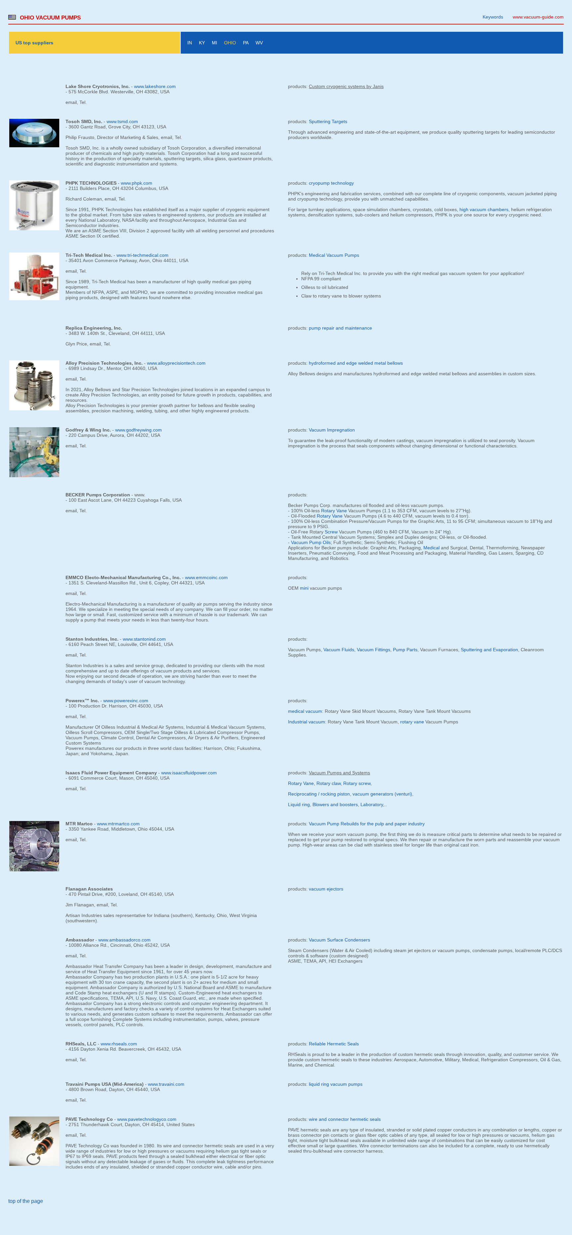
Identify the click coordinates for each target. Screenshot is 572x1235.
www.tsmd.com (122, 121)
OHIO (230, 42)
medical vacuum (305, 711)
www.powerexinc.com (125, 700)
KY (202, 42)
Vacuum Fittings (373, 649)
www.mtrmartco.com (118, 823)
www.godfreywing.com (138, 430)
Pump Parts (405, 649)
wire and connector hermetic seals (345, 1119)
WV (259, 42)
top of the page (25, 1201)
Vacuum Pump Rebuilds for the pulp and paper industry (367, 823)
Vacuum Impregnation (332, 430)
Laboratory (371, 804)
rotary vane (412, 721)
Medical (431, 547)
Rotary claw (328, 783)
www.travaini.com (166, 1084)
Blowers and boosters (335, 804)
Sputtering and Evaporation (489, 649)
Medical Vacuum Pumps (334, 255)
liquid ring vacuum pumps (335, 1084)
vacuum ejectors (326, 889)
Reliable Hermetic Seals (334, 1043)
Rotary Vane (334, 510)
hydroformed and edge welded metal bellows (356, 363)
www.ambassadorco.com (124, 939)
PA (246, 42)
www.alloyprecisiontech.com (176, 363)
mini (304, 588)
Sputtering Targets (328, 121)
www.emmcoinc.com (206, 577)
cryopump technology (331, 183)
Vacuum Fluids (338, 649)
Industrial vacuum (306, 721)
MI (214, 42)
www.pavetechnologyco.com (146, 1119)
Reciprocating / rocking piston (319, 794)
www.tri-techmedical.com (142, 255)
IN (189, 42)
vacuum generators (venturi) (382, 794)
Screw (331, 531)
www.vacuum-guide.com (538, 17)
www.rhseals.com (119, 1043)
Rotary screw (356, 783)
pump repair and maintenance (340, 328)
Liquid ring (299, 804)
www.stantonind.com (144, 639)
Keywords (493, 17)
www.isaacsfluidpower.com (189, 772)
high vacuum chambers (483, 209)
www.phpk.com (136, 183)
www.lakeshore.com (155, 86)
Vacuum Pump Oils (311, 542)
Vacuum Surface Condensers (339, 939)
